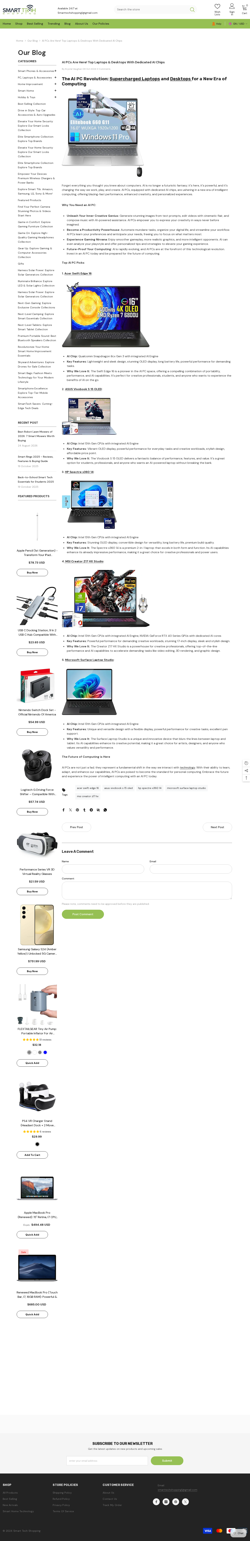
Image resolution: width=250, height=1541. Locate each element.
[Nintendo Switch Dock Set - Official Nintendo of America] (37, 685)
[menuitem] (37, 71)
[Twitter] (70, 809)
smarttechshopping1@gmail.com (177, 1489)
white (34, 1052)
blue (45, 1052)
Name (65, 861)
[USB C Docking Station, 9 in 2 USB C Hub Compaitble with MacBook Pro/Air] (37, 605)
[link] (216, 23)
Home (19, 40)
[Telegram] (91, 809)
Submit (167, 1461)
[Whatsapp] (105, 809)
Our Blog (32, 40)
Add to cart (32, 1155)
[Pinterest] (77, 809)
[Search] (155, 9)
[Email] (98, 809)
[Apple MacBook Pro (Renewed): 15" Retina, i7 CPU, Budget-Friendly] (37, 1188)
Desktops (181, 78)
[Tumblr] (84, 809)
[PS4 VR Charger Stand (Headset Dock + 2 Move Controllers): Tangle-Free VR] (37, 1096)
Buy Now (32, 572)
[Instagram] (166, 1501)
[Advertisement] (125, 1389)
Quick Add (32, 1063)
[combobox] (150, 9)
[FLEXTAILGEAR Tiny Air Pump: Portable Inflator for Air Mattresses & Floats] (37, 1004)
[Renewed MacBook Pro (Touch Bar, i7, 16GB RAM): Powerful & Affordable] (37, 1268)
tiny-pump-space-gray (29, 1052)
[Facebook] (63, 809)
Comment (68, 878)
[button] (37, 90)
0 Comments (104, 69)
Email (153, 861)
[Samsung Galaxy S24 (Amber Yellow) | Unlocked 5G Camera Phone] (37, 924)
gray (40, 1052)
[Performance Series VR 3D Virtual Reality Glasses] (37, 845)
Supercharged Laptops (135, 78)
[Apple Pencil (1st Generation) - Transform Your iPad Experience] (37, 526)
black (37, 1144)
